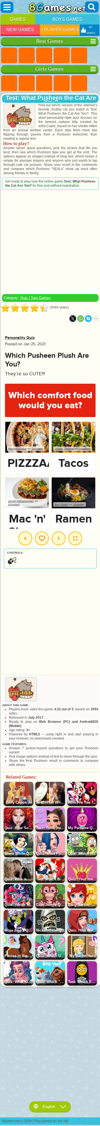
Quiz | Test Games (35, 298)
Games (18, 19)
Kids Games (62, 56)
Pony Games (9, 83)
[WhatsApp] (80, 318)
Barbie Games (62, 83)
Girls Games (27, 56)
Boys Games (67, 19)
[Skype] (88, 318)
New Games (20, 29)
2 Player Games (60, 29)
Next (59, 538)
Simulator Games (44, 56)
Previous (25, 538)
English (48, 1106)
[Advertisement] (49, 242)
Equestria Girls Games (27, 83)
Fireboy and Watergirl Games (44, 83)
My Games (42, 538)
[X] (72, 318)
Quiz (79, 83)
